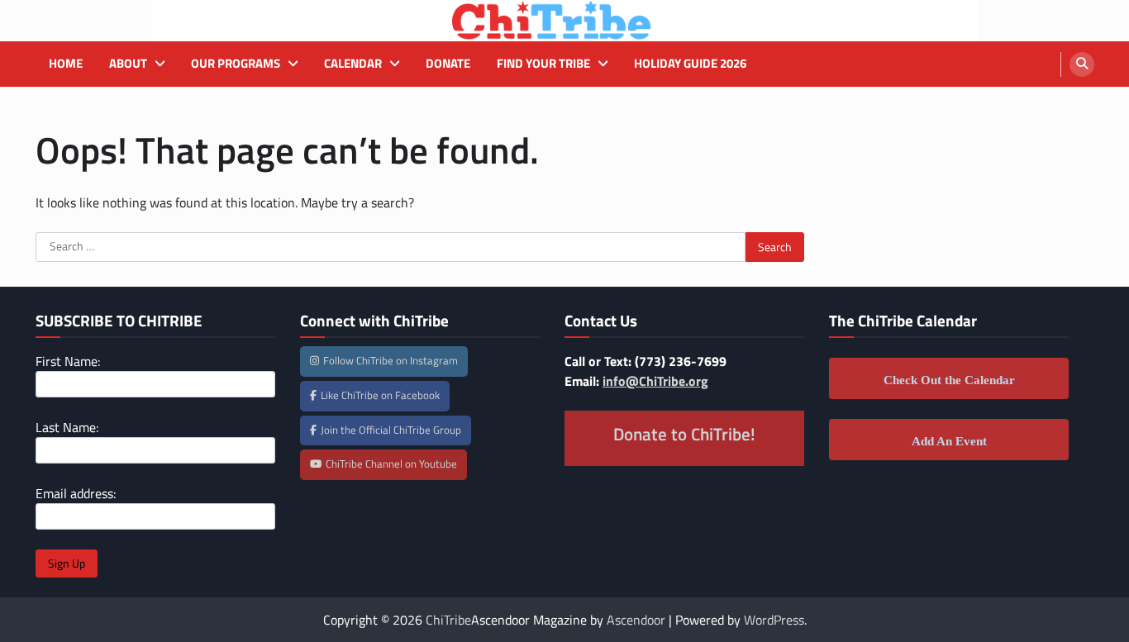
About (128, 64)
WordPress (774, 620)
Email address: (76, 493)
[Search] (1081, 64)
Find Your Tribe (543, 64)
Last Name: (67, 427)
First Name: (68, 361)
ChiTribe (448, 620)
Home (66, 64)
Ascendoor (636, 620)
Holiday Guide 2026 (690, 64)
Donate (448, 64)
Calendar (353, 64)
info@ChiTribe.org (655, 381)
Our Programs (235, 64)
